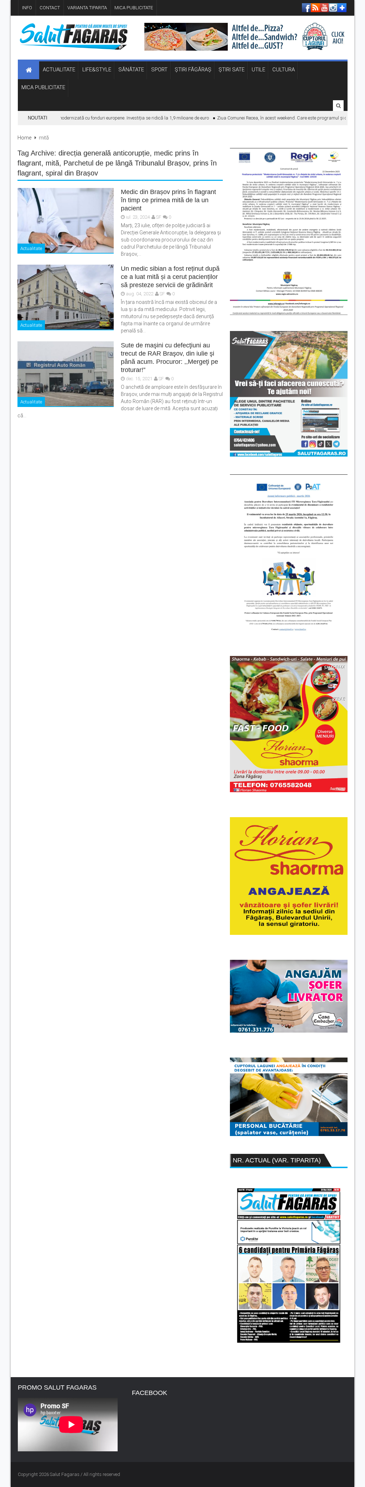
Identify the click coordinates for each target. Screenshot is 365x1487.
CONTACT (50, 7)
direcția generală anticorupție (104, 153)
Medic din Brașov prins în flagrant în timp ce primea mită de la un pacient (168, 200)
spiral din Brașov (72, 173)
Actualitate (31, 248)
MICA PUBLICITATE (133, 7)
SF (158, 217)
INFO (27, 7)
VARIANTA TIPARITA (87, 7)
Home (24, 138)
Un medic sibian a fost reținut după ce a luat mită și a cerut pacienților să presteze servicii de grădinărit (170, 277)
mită (52, 163)
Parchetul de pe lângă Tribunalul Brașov (126, 163)
